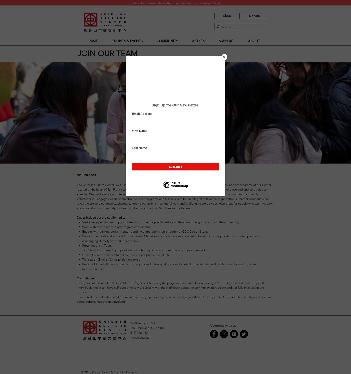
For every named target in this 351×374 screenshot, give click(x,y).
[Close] (224, 57)
